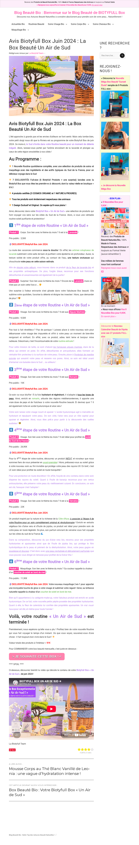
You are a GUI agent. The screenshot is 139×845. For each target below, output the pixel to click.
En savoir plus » (108, 316)
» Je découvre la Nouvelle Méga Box (113, 187)
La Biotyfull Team (36, 53)
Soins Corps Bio (78, 24)
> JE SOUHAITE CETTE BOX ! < (36, 656)
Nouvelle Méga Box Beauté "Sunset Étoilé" (113, 82)
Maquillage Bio (19, 29)
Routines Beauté (36, 24)
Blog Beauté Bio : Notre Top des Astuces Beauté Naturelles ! (32, 835)
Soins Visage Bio (56, 24)
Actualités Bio (18, 24)
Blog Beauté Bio (27, 12)
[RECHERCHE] (122, 55)
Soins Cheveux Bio (102, 24)
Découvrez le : (114, 331)
